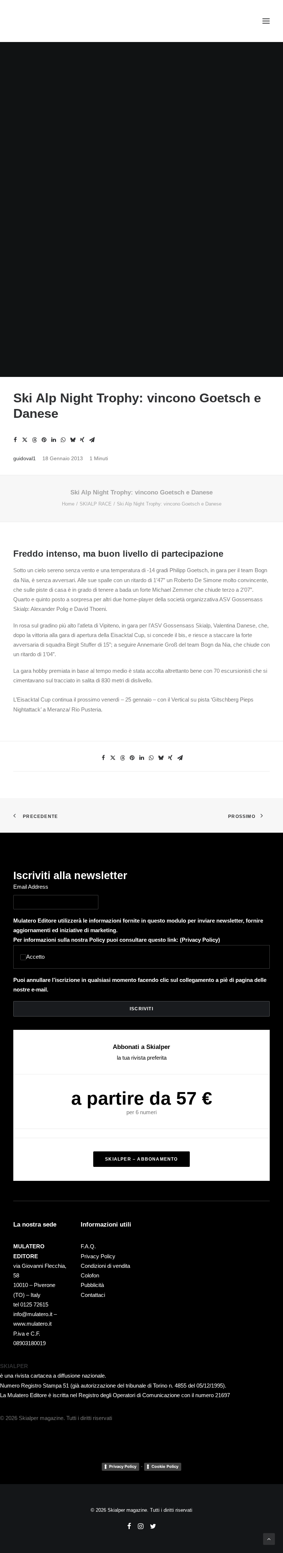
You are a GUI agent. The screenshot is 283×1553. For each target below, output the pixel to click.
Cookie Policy (164, 1466)
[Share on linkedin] (53, 440)
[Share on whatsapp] (63, 440)
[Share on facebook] (15, 440)
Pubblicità (92, 1285)
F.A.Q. (88, 1246)
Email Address (30, 887)
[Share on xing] (82, 440)
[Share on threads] (34, 440)
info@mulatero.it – (35, 1314)
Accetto (35, 957)
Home (68, 504)
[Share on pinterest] (43, 440)
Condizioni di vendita (105, 1266)
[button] (266, 21)
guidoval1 (24, 458)
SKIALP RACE (96, 504)
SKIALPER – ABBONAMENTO (141, 1159)
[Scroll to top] (269, 1538)
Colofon (90, 1275)
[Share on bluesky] (72, 440)
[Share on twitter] (24, 440)
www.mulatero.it (32, 1324)
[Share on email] (91, 440)
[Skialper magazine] (45, 21)
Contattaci (93, 1295)
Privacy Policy (200, 940)
